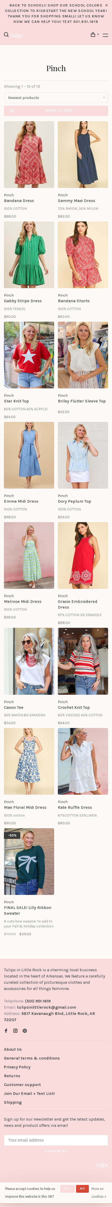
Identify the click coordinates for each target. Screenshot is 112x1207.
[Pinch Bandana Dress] (29, 155)
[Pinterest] (25, 1031)
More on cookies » (98, 1192)
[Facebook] (6, 1031)
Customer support (22, 1084)
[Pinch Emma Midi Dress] (29, 456)
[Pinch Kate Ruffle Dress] (83, 762)
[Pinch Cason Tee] (29, 662)
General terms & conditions (32, 1058)
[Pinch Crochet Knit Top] (83, 662)
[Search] (7, 35)
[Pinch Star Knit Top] (29, 356)
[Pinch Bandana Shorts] (83, 255)
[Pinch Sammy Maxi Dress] (83, 155)
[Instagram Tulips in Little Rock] (15, 1031)
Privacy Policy (17, 1066)
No (82, 1188)
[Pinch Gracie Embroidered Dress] (83, 556)
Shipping (13, 1102)
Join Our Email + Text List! (29, 1093)
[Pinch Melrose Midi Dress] (29, 556)
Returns (12, 1075)
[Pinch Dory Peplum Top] (83, 456)
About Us (13, 1049)
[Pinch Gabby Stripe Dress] (29, 255)
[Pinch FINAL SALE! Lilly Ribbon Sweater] (29, 862)
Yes (67, 1188)
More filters (59, 110)
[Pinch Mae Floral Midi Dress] (29, 762)
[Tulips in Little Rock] (102, 1165)
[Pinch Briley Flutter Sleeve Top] (83, 356)
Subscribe (56, 1151)
